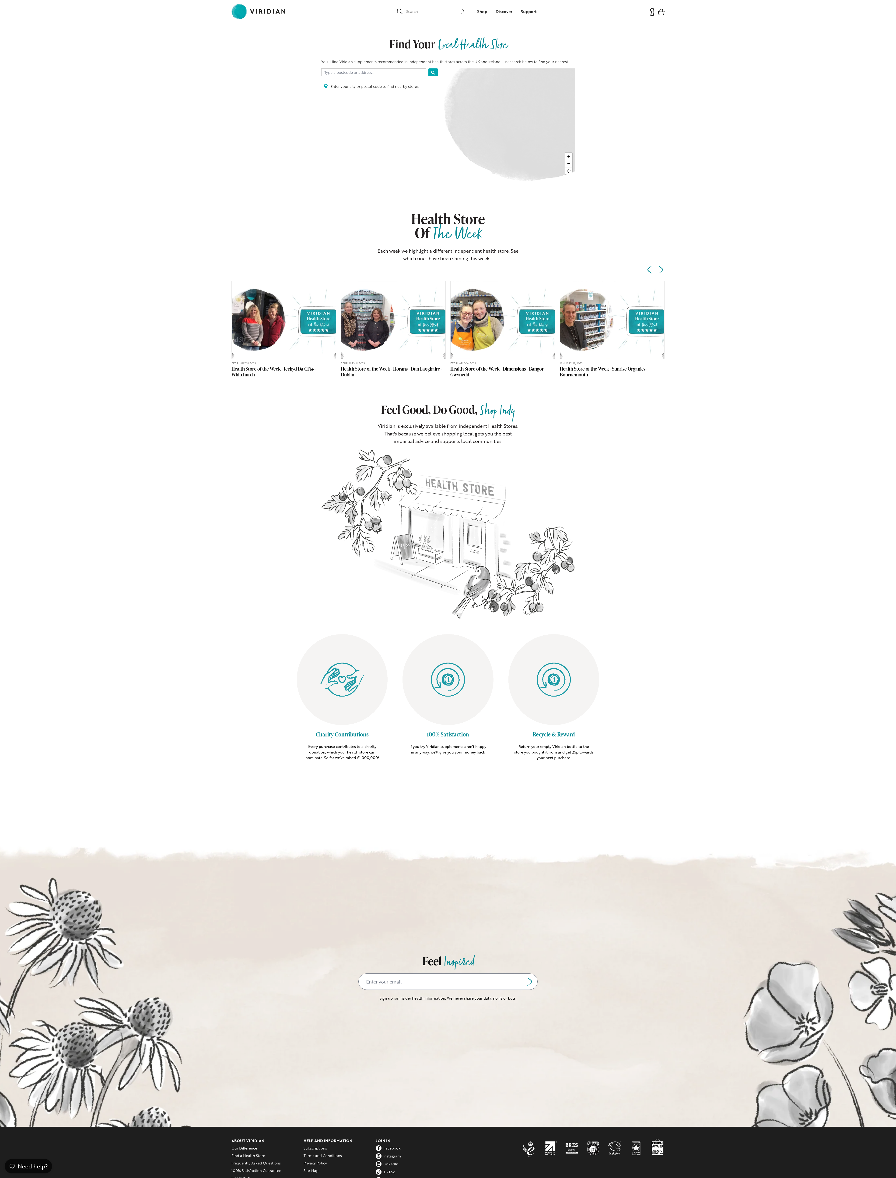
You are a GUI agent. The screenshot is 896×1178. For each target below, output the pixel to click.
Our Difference (244, 1148)
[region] (508, 126)
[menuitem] (482, 11)
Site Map (311, 1170)
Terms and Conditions (323, 1155)
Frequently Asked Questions (256, 1163)
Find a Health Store (248, 1155)
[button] (661, 11)
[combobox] (433, 11)
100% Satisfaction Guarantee (256, 1170)
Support (529, 11)
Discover (504, 11)
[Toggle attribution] (568, 180)
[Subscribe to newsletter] (529, 982)
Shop (482, 11)
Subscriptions (315, 1148)
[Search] (433, 72)
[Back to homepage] (258, 11)
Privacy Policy (315, 1163)
